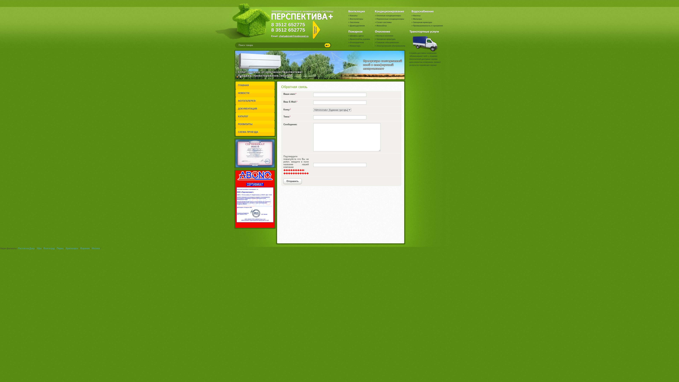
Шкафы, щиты (357, 36)
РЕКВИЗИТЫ (245, 124)
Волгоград (49, 248)
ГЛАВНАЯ (243, 85)
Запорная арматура (422, 22)
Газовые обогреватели (387, 42)
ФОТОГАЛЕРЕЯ (247, 101)
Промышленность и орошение (428, 26)
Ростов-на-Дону (26, 248)
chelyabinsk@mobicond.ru (294, 36)
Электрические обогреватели (390, 46)
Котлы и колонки (384, 36)
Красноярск (72, 248)
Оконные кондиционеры (388, 16)
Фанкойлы (381, 26)
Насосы (416, 16)
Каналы (353, 16)
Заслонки (354, 22)
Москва (96, 248)
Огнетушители (357, 42)
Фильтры (417, 19)
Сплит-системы (383, 22)
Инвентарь (355, 46)
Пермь (60, 248)
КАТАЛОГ (243, 116)
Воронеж (85, 248)
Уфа (39, 248)
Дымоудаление (357, 26)
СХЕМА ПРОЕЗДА (248, 132)
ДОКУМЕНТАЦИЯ (247, 108)
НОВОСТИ (243, 93)
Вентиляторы (356, 19)
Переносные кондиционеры (390, 19)
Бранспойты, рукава (360, 39)
